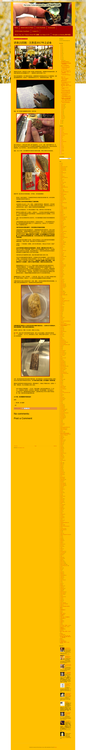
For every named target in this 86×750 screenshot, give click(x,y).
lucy (60, 425)
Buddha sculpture (62, 226)
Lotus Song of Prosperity (63, 412)
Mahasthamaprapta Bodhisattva (64, 427)
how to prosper (62, 352)
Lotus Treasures (62, 416)
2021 (61, 52)
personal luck (62, 472)
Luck (61, 421)
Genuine (61, 309)
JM (61, 138)
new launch (61, 456)
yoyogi (61, 597)
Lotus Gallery (62, 406)
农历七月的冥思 (67, 721)
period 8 (61, 469)
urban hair (61, 572)
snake (61, 535)
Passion (61, 465)
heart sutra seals (62, 343)
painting (61, 462)
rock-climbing (62, 514)
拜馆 (61, 619)
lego (60, 393)
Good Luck (61, 317)
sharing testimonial (62, 529)
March (62, 115)
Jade (60, 374)
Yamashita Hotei (62, 596)
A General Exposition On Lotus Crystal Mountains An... (65, 94)
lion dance (61, 399)
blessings (61, 220)
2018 (61, 56)
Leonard (61, 394)
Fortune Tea (62, 301)
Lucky (61, 422)
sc (61, 152)
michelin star (62, 441)
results (61, 510)
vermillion (61, 577)
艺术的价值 (62, 634)
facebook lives (62, 287)
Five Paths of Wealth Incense (64, 300)
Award (61, 209)
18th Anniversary (62, 170)
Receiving (61, 500)
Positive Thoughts (62, 485)
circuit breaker (62, 244)
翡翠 (61, 633)
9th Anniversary (62, 182)
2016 (61, 59)
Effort (61, 269)
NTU (61, 459)
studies (61, 542)
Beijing (61, 212)
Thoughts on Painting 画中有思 (61, 35)
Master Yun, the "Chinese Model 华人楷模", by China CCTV (32, 35)
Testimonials (51, 28)
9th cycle (61, 183)
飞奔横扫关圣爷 (62, 641)
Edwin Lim (63, 135)
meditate (61, 436)
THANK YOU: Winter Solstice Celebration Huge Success (65, 67)
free (60, 305)
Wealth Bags (62, 585)
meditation (61, 437)
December (62, 60)
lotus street (61, 413)
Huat (61, 358)
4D (60, 178)
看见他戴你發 (62, 628)
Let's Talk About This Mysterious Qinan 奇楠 (68, 665)
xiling (61, 595)
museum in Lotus (62, 453)
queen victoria (62, 496)
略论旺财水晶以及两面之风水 (65, 92)
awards (61, 210)
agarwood (61, 190)
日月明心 (61, 621)
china (61, 239)
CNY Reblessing (62, 250)
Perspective (61, 473)
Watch (61, 584)
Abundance (61, 185)
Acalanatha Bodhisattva (63, 187)
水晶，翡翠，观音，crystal (64, 626)
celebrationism (62, 233)
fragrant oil (61, 304)
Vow (61, 582)
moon (61, 445)
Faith (61, 288)
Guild (61, 332)
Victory (61, 578)
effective (61, 268)
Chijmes (61, 238)
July (62, 109)
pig (60, 475)
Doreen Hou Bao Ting (64, 133)
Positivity (61, 486)
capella (61, 228)
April (62, 114)
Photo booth (62, 474)
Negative (61, 455)
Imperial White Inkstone (63, 366)
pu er (61, 493)
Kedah (61, 382)
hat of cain (61, 336)
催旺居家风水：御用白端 (65, 84)
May (62, 112)
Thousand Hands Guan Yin (64, 565)
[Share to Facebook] (27, 408)
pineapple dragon (62, 479)
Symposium (62, 553)
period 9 (61, 471)
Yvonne (62, 149)
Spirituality (61, 540)
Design (61, 257)
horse (61, 349)
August (62, 108)
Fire (60, 297)
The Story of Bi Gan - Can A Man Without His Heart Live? (68, 685)
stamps (61, 541)
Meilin (61, 438)
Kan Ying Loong (63, 141)
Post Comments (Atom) (21, 447)
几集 (16, 333)
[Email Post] (22, 408)
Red (60, 503)
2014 (61, 121)
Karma (61, 381)
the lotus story (62, 563)
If (65, 732)
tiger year (61, 567)
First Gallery (62, 298)
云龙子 (61, 605)
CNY (61, 249)
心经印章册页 (62, 618)
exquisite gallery (62, 283)
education (61, 267)
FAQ (61, 289)
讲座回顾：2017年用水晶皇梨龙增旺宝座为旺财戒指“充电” (66, 98)
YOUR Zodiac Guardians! (22, 31)
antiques (61, 200)
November (62, 104)
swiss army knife (62, 552)
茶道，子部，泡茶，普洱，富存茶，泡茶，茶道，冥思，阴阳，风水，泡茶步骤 (65, 636)
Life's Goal (61, 397)
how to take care (62, 354)
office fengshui (62, 460)
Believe (61, 213)
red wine (61, 505)
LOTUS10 (61, 418)
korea (61, 384)
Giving (61, 311)
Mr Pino (61, 450)
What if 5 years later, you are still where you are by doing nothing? (68, 713)
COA (61, 251)
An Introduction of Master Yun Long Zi (68, 648)
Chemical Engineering (63, 237)
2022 (61, 50)
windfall (61, 590)
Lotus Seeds (62, 411)
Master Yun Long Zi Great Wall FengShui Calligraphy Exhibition (64, 433)
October (62, 105)
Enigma (61, 276)
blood (61, 221)
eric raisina (61, 279)
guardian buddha (62, 331)
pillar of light (62, 478)
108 (60, 165)
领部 (61, 638)
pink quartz (61, 480)
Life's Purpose (62, 398)
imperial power (62, 363)
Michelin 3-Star (62, 439)
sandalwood (62, 524)
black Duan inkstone (63, 216)
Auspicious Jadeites (63, 208)
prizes (61, 490)
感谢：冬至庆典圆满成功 (65, 65)
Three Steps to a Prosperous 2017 (65, 70)
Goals (61, 313)
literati (61, 400)
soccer (61, 536)
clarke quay (61, 246)
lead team (61, 391)
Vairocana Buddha (62, 575)
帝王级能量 (62, 614)
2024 (61, 47)
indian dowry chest (63, 368)
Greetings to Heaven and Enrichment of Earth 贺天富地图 (65, 325)
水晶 (61, 624)
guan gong (61, 327)
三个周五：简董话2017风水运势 (66, 100)
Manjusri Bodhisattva (63, 428)
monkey (61, 444)
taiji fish (61, 554)
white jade (61, 589)
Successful (61, 546)
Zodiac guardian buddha (63, 603)
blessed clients (62, 219)
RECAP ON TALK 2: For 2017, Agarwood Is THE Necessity (65, 90)
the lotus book (62, 561)
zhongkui (61, 600)
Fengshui (61, 291)
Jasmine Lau (62, 379)
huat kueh (61, 360)
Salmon (61, 521)
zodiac (61, 601)
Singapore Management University (65, 534)
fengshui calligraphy (63, 294)
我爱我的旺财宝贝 (64, 80)
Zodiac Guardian (62, 602)
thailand (61, 559)
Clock (61, 248)
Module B (61, 443)
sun (60, 547)
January (62, 118)
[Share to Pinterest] (29, 408)
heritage (61, 345)
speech (61, 538)
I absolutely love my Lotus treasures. (65, 88)
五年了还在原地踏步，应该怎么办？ (68, 673)
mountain (61, 447)
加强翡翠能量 (62, 609)
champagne (61, 236)
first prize (61, 299)
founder (61, 303)
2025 (61, 46)
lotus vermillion (62, 417)
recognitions (62, 502)
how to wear (62, 355)
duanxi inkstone (62, 264)
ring (60, 512)
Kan (60, 380)
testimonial (61, 557)
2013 (61, 123)
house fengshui (62, 350)
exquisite (61, 282)
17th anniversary (62, 169)
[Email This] (24, 408)
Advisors (61, 189)
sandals (61, 523)
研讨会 (61, 630)
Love (61, 419)
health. (61, 338)
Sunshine (61, 548)
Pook (62, 144)
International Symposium (63, 373)
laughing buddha (62, 386)
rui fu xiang (61, 517)
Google (61, 318)
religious (61, 509)
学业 (61, 612)
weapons (61, 587)
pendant (61, 467)
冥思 (61, 608)
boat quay (61, 222)
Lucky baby (62, 423)
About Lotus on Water (27, 28)
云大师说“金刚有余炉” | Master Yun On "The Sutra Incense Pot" (66, 96)
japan (61, 378)
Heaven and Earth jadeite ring (64, 344)
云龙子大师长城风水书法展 (64, 606)
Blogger (55, 747)
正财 (61, 622)
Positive (61, 481)
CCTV (61, 232)
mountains (61, 448)
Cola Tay (62, 132)
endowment (61, 274)
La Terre (61, 385)
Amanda (62, 127)
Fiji (60, 295)
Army (61, 201)
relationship (61, 508)
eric (60, 277)
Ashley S (62, 129)
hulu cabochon (62, 361)
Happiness (61, 333)
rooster (61, 515)
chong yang (61, 243)
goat (60, 315)
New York (61, 457)
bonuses (61, 224)
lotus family (62, 405)
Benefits (61, 215)
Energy (61, 275)
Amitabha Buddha (62, 194)
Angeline (61, 196)
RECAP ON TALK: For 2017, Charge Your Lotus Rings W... (65, 102)
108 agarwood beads (63, 166)
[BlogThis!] (25, 408)
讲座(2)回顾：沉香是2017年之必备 (66, 86)
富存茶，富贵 (62, 613)
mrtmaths (62, 150)
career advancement (63, 231)
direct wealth (62, 258)
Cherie (62, 130)
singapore (61, 533)
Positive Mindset (62, 484)
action (61, 188)
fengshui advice (62, 292)
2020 (61, 53)
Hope (61, 348)
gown (61, 319)
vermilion (61, 576)
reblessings (61, 499)
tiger (60, 566)
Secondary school (62, 528)
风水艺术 (61, 639)
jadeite (61, 375)
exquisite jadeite (62, 285)
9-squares (61, 179)
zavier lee (62, 153)
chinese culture (62, 242)
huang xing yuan (62, 357)
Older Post (55, 445)
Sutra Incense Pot (62, 551)
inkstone (61, 370)
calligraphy (61, 227)
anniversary (61, 197)
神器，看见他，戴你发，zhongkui (65, 631)
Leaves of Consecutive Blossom (64, 392)
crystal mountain (62, 256)
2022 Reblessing (62, 172)
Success (61, 545)
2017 (61, 57)
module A (61, 442)
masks (61, 430)
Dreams (61, 263)
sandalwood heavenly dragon (64, 526)
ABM (61, 184)
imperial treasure (62, 364)
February (62, 117)
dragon (61, 262)
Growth (61, 326)
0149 (61, 163)
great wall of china (62, 323)
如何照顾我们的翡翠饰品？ (65, 61)
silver (61, 532)
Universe (61, 571)
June (62, 111)
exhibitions (61, 281)
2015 (61, 120)
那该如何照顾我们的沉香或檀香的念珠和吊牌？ (66, 63)
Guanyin (61, 330)
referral (61, 506)
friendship (61, 306)
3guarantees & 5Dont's (63, 177)
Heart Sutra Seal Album (63, 342)
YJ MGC (62, 147)
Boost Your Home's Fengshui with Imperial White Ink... (66, 82)
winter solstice (62, 594)
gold (60, 316)
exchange (61, 280)
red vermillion (62, 504)
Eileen (62, 136)
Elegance (61, 270)
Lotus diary (61, 404)
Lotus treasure (62, 415)
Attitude (61, 206)
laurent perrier (62, 387)
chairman (61, 234)
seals (61, 527)
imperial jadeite (62, 362)
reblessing (61, 498)
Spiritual (61, 539)
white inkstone (62, 588)
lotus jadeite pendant (63, 409)
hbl (60, 337)
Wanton (61, 583)
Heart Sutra (61, 339)
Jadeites (61, 376)
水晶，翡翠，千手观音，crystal (65, 625)
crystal (61, 255)
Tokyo (61, 569)
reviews (61, 511)
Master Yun (62, 431)
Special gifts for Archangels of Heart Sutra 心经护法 (68, 656)
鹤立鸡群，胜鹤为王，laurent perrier (64, 643)
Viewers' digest (62, 579)
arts (60, 203)
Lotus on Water (62, 410)
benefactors (61, 214)
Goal (61, 312)
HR (60, 356)
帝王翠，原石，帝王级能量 (64, 616)
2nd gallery (61, 176)
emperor (61, 273)
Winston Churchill (62, 591)
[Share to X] (26, 408)
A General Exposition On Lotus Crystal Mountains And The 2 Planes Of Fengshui (68, 694)
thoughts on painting (63, 564)
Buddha (61, 225)
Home (16, 28)
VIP (60, 581)
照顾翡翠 (61, 627)
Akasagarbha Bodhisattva (63, 191)
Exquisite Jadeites (62, 286)
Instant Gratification (63, 372)
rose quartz (61, 516)
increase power (62, 367)
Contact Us (35, 31)
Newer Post (15, 445)
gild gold (61, 310)
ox (60, 461)
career (61, 230)
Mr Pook (61, 451)
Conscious (61, 252)
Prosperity (61, 492)
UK (60, 570)
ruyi (60, 518)
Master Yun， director (63, 435)
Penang (61, 466)
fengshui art (62, 293)
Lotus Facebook (40, 28)
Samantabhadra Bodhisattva (64, 522)
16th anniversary (62, 167)
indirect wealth (62, 369)
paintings (61, 463)
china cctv (61, 240)
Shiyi (61, 530)
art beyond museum (63, 202)
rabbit (61, 497)
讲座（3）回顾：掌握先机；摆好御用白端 (66, 72)
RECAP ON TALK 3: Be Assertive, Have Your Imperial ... (65, 74)
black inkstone (62, 218)
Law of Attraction (62, 388)
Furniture (61, 307)
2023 (61, 49)
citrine (61, 245)
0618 (61, 164)
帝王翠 (61, 615)
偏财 (61, 607)
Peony (61, 468)
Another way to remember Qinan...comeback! (64, 79)
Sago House (62, 520)
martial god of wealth (63, 429)
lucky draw (61, 424)
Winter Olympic (62, 593)
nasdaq (61, 454)
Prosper (61, 491)
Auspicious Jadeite (62, 207)
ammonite (61, 195)
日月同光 (61, 620)
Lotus (61, 403)
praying (61, 487)
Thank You (61, 560)
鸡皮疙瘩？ (67, 701)
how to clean (62, 351)
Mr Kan (61, 449)
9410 (61, 181)
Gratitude (61, 322)
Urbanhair (61, 573)
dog (60, 261)
